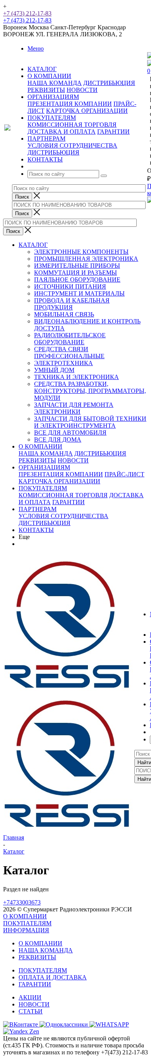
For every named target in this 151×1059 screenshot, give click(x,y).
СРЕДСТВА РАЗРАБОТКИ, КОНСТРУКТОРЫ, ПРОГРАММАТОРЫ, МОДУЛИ (90, 391)
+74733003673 (22, 902)
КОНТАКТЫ (36, 530)
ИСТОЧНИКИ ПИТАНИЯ (70, 286)
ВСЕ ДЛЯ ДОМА (57, 439)
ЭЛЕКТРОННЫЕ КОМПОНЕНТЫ (81, 251)
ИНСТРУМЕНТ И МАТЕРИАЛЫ (79, 293)
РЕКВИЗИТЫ (46, 90)
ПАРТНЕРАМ (38, 509)
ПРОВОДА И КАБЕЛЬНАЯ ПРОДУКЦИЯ (72, 304)
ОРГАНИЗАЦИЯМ (44, 467)
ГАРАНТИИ (113, 131)
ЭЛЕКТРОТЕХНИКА (63, 363)
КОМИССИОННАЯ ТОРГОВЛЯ (72, 124)
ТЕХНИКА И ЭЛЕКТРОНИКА (76, 377)
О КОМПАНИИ (40, 446)
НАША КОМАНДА (54, 83)
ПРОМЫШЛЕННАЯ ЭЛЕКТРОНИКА (86, 258)
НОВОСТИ (82, 90)
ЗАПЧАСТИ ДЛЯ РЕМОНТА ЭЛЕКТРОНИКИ (73, 408)
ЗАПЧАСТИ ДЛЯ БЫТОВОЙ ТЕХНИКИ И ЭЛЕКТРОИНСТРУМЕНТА (90, 422)
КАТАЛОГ (33, 244)
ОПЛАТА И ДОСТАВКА (53, 977)
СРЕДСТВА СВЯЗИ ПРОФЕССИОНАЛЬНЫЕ (69, 352)
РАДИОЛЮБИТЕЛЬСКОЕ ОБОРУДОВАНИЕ (70, 338)
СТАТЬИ (31, 1011)
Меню (35, 48)
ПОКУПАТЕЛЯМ (43, 488)
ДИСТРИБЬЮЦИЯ (109, 83)
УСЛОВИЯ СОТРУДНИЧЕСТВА (72, 145)
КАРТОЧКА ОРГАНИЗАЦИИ (87, 110)
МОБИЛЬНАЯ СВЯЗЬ (64, 314)
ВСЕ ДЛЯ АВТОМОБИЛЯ (70, 432)
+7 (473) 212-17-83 (27, 13)
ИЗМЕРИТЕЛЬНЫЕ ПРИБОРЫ (77, 265)
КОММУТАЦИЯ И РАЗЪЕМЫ (75, 272)
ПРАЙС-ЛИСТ (124, 474)
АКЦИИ (30, 997)
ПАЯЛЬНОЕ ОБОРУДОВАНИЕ (77, 279)
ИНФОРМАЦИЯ (26, 930)
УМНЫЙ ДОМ (54, 370)
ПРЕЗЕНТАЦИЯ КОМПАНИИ (69, 103)
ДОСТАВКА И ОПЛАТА (61, 131)
